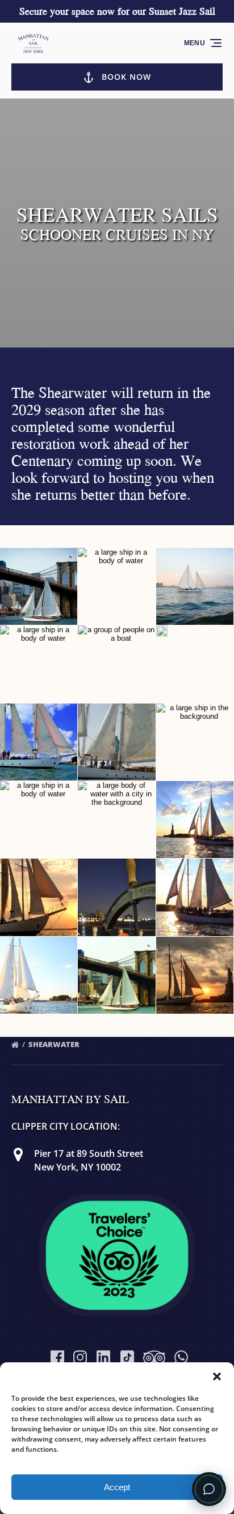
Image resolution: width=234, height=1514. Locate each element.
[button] (217, 1376)
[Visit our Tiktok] (127, 1357)
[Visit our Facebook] (57, 1357)
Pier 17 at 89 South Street (88, 1153)
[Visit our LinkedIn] (103, 1357)
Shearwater (54, 1044)
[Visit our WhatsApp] (181, 1357)
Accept (117, 1487)
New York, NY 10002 (77, 1167)
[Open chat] (209, 1489)
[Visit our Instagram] (80, 1357)
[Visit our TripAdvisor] (154, 1357)
